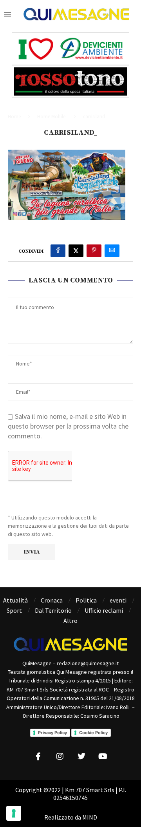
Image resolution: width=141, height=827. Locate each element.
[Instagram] (60, 756)
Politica (86, 600)
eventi (118, 600)
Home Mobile (51, 116)
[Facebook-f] (38, 756)
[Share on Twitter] (76, 250)
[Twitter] (81, 756)
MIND (89, 817)
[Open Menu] (7, 14)
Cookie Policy (93, 732)
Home (14, 116)
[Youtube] (103, 756)
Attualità (15, 600)
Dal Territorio (53, 610)
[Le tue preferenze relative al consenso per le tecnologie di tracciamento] (13, 813)
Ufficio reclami (104, 610)
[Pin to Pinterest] (94, 250)
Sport (14, 610)
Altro (70, 620)
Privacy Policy (52, 732)
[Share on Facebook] (58, 250)
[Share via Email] (112, 250)
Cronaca (52, 600)
